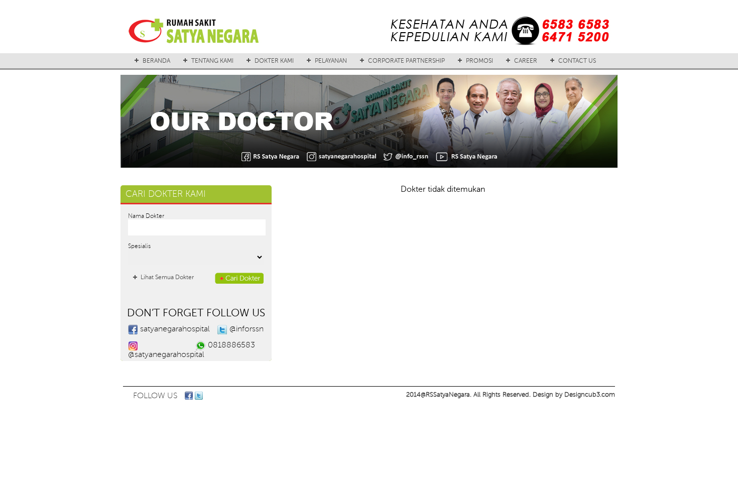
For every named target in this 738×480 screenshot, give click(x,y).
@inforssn (246, 328)
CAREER (525, 60)
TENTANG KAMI (212, 60)
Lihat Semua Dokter (167, 277)
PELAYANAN (331, 60)
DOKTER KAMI (274, 60)
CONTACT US (577, 60)
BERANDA (156, 60)
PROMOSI (479, 60)
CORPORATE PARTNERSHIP (406, 60)
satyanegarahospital (175, 328)
